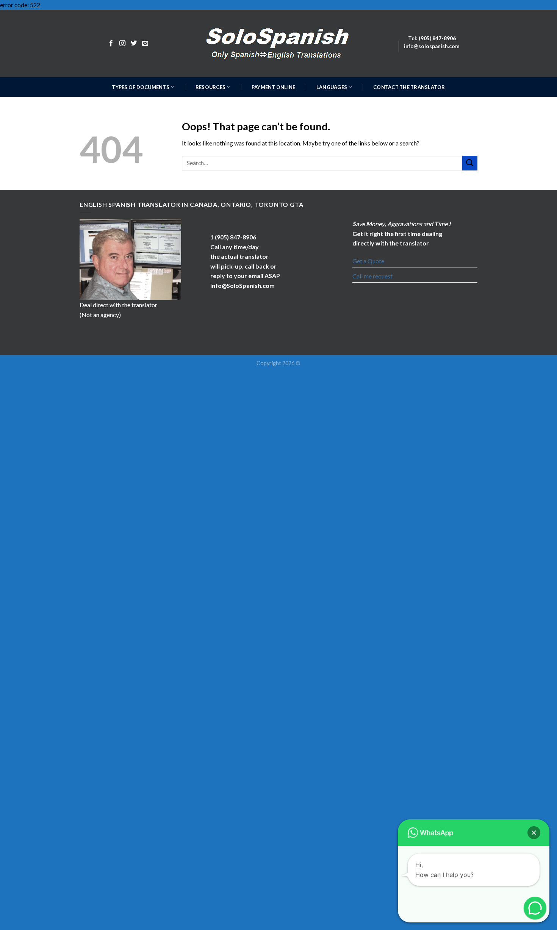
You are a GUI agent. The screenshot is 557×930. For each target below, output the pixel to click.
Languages (331, 87)
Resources (210, 87)
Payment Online (274, 87)
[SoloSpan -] (278, 43)
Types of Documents (140, 87)
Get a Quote (368, 260)
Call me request (372, 276)
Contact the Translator (409, 87)
